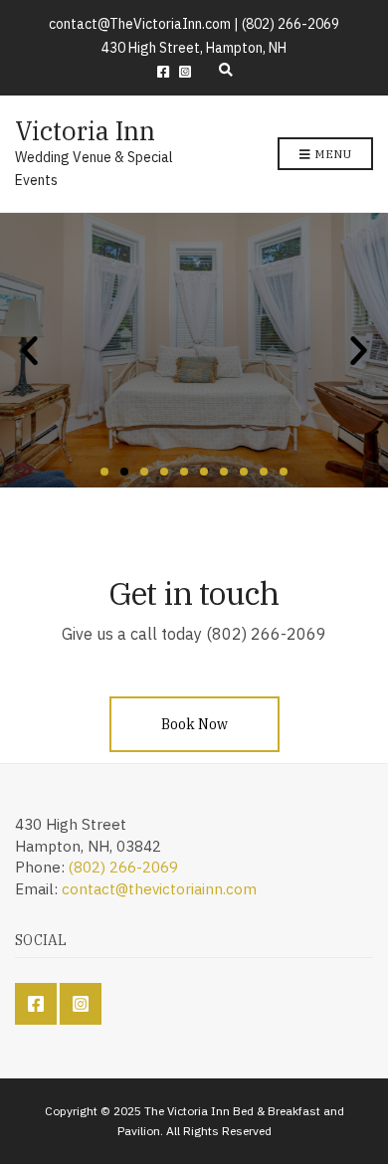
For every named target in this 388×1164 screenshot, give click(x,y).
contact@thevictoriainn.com (159, 888)
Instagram (185, 72)
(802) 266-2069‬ (290, 24)
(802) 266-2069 (123, 867)
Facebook (163, 72)
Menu (331, 153)
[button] (104, 472)
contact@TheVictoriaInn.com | (145, 24)
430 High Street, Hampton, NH (194, 48)
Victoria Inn (85, 130)
